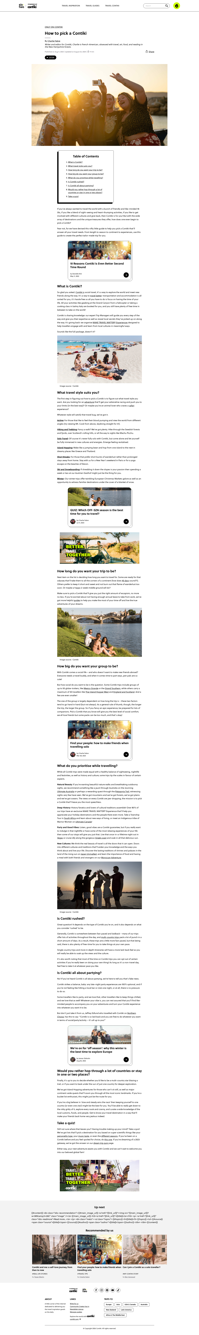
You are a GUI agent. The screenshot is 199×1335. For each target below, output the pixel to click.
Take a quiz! (73, 196)
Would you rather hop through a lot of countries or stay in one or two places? (85, 191)
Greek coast (100, 837)
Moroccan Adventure (111, 857)
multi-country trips (110, 937)
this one (108, 1139)
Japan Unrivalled (89, 854)
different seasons (109, 1136)
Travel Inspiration (71, 5)
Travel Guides (92, 5)
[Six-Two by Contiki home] (21, 5)
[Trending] (176, 5)
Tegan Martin (39, 1277)
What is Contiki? (75, 162)
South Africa (70, 818)
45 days (125, 580)
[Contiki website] (73, 1290)
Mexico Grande (91, 688)
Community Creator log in (79, 1306)
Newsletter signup (76, 1309)
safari (131, 405)
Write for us (74, 1304)
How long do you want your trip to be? (85, 170)
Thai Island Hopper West (97, 691)
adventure (89, 402)
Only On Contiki (54, 27)
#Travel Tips (82, 1274)
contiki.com (74, 1319)
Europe (108, 1304)
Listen (51, 57)
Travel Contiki (112, 5)
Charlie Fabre (54, 41)
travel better (96, 295)
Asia (118, 1304)
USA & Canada (130, 1304)
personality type (65, 1136)
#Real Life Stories (39, 1274)
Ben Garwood (130, 1277)
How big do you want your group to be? (86, 173)
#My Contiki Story (130, 1274)
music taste (83, 1136)
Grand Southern (112, 688)
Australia (144, 1304)
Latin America (126, 1310)
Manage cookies (76, 1312)
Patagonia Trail (122, 791)
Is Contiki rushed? (76, 181)
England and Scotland (123, 691)
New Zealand (111, 1310)
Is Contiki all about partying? (81, 185)
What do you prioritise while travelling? (85, 177)
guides (77, 600)
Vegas (60, 837)
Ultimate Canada (83, 821)
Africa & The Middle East (115, 1315)
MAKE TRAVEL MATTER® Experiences (110, 322)
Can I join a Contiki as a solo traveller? (141, 1267)
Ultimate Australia (65, 791)
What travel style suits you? (80, 166)
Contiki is (80, 292)
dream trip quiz (100, 1143)
